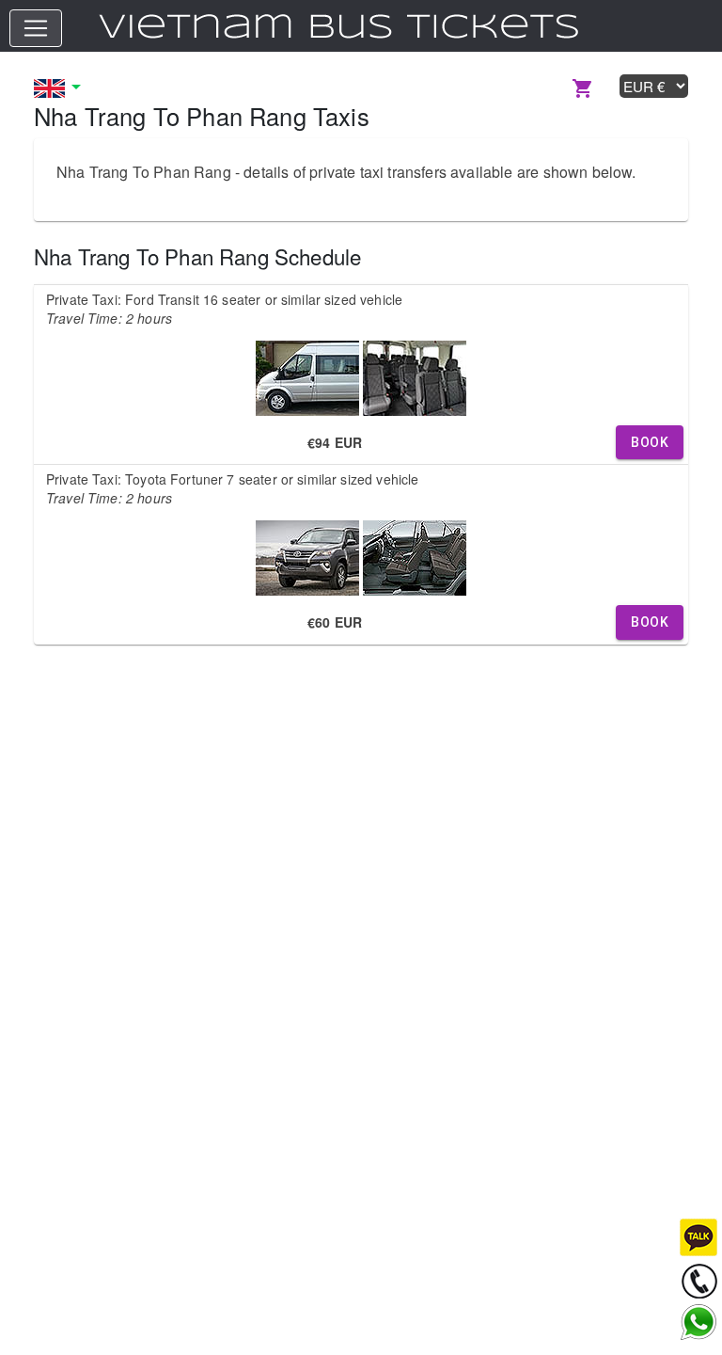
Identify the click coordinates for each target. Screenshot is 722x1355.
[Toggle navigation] (35, 28)
